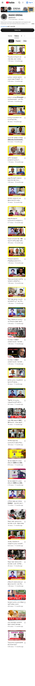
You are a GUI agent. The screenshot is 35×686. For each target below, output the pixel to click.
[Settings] (23, 2)
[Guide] (2, 2)
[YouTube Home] (10, 2)
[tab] (10, 36)
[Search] (19, 2)
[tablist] (17, 36)
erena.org (4, 26)
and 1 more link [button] (11, 26)
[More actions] (25, 57)
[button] (24, 36)
